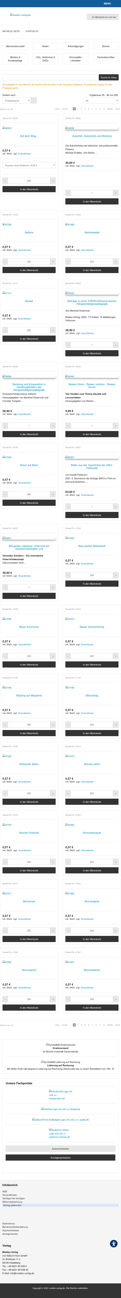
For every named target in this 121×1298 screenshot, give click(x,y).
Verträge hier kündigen (13, 1198)
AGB (4, 1191)
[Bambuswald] (91, 224)
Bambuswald (92, 232)
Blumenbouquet (92, 832)
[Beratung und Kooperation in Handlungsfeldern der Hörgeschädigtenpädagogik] (29, 376)
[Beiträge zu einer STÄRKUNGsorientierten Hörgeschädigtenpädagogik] (91, 293)
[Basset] (29, 293)
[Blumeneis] (29, 893)
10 (104, 108)
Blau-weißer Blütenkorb (92, 546)
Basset (29, 301)
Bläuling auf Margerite (29, 695)
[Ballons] (29, 224)
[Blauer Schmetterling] (91, 619)
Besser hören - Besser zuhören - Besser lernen (92, 385)
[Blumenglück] (91, 893)
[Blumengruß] (29, 962)
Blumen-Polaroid (29, 832)
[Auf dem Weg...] (29, 128)
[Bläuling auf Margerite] (29, 687)
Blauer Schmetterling (92, 627)
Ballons (29, 232)
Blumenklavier (92, 970)
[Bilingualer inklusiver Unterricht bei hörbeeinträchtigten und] (29, 538)
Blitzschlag (92, 695)
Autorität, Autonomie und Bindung (92, 136)
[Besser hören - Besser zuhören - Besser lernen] (91, 376)
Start (57, 108)
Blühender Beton (29, 764)
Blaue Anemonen (29, 627)
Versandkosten (24, 153)
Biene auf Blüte (29, 465)
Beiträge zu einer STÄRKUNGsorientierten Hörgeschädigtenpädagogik (92, 302)
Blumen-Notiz (92, 764)
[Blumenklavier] (91, 962)
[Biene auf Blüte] (29, 457)
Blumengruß (29, 970)
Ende (117, 108)
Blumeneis (29, 901)
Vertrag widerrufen (12, 1205)
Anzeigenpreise (10, 1233)
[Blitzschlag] (91, 687)
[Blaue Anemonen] (29, 619)
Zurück (65, 108)
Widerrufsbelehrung (12, 1201)
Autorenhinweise (60, 1148)
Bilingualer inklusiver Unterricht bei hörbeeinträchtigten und (29, 547)
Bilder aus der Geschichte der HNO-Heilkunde (92, 466)
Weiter (110, 108)
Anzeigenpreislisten (61, 1157)
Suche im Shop (109, 77)
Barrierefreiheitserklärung (15, 1226)
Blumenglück (92, 901)
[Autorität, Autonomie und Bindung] (91, 128)
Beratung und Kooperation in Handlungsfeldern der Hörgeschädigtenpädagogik (29, 387)
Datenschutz (8, 1223)
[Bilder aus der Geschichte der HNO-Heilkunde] (91, 457)
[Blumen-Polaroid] (29, 824)
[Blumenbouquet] (91, 824)
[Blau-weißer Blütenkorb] (91, 538)
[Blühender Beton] (29, 756)
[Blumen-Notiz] (91, 756)
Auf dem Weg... (29, 136)
